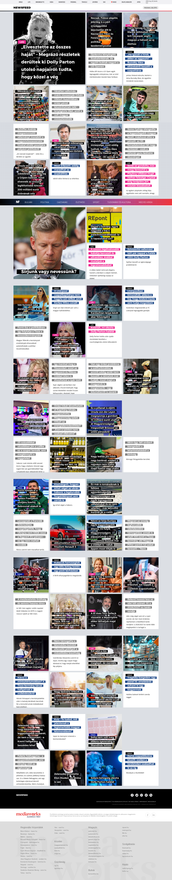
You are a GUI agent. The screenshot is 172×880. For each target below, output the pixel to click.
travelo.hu (92, 851)
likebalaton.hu (93, 842)
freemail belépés (150, 8)
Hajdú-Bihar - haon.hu (28, 853)
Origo (20, 2)
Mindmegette (40, 2)
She (104, 2)
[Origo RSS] (150, 795)
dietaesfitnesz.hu (94, 853)
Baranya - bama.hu (27, 834)
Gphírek (95, 2)
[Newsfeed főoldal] (22, 795)
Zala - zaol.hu (59, 833)
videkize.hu (92, 859)
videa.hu (125, 853)
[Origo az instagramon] (141, 795)
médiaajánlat (152, 801)
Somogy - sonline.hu (28, 867)
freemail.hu (126, 848)
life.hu (124, 833)
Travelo (84, 2)
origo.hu (57, 853)
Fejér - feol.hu (25, 848)
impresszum (143, 801)
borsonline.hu (93, 874)
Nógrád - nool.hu (26, 865)
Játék (138, 2)
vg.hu (56, 865)
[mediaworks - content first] (28, 815)
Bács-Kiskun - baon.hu (28, 831)
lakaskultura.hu (94, 837)
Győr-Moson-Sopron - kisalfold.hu (33, 851)
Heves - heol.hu (26, 856)
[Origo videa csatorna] (146, 795)
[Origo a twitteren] (136, 795)
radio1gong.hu (127, 868)
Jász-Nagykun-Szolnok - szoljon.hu (33, 859)
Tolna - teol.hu (25, 873)
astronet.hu (92, 831)
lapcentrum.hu (127, 856)
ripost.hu (125, 827)
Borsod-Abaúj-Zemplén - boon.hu (32, 839)
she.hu (124, 836)
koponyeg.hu (127, 851)
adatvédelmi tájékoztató (103, 801)
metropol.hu (126, 830)
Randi (114, 2)
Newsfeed (62, 2)
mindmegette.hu (94, 848)
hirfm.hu (125, 871)
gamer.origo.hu (94, 839)
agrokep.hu (58, 868)
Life (29, 2)
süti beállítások (133, 801)
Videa (51, 2)
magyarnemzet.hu (61, 845)
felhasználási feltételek (119, 801)
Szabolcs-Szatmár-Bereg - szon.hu (33, 870)
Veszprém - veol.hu (61, 830)
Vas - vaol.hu (59, 827)
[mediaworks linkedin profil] (153, 815)
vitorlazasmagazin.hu (96, 856)
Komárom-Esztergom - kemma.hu (33, 862)
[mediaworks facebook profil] (147, 815)
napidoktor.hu (93, 845)
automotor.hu (93, 834)
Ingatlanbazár (127, 2)
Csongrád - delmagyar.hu (29, 842)
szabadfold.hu (59, 848)
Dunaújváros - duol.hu (28, 845)
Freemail (73, 2)
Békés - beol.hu (26, 837)
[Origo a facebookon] (132, 795)
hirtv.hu (57, 851)
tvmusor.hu (92, 862)
